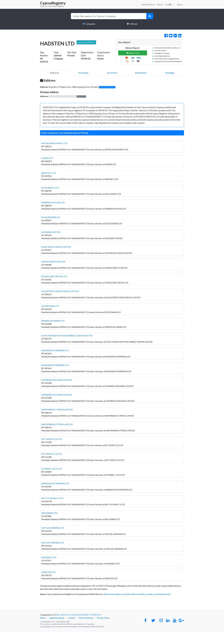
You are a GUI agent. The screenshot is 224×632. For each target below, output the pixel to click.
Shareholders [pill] (141, 72)
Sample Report (148, 4)
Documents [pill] (112, 72)
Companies (90, 24)
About (43, 618)
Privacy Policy (103, 618)
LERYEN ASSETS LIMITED (53, 261)
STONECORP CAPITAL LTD (54, 276)
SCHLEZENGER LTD (50, 217)
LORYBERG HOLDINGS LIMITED (56, 380)
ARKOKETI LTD (48, 173)
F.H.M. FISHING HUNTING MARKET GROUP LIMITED (67, 335)
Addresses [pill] (54, 72)
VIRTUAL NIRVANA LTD (52, 528)
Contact (71, 618)
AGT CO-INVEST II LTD (52, 498)
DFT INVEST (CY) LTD (51, 439)
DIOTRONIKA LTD (50, 306)
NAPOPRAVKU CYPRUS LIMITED (57, 409)
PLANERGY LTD (48, 557)
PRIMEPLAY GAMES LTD (53, 321)
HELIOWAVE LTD (49, 513)
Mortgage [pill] (169, 72)
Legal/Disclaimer (56, 618)
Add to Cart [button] (133, 53)
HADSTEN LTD (48, 572)
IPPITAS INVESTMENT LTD (54, 143)
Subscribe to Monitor (86, 42)
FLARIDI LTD (47, 158)
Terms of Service (86, 618)
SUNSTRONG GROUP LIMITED (56, 247)
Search (160, 4)
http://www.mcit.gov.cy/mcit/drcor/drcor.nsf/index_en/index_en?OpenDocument (137, 594)
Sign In (180, 4)
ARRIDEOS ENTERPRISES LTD (55, 483)
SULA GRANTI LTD (50, 187)
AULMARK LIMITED (50, 232)
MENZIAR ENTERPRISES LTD (55, 350)
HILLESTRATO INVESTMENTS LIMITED (60, 291)
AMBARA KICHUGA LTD (53, 202)
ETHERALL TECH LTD (51, 468)
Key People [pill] (83, 72)
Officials (133, 24)
